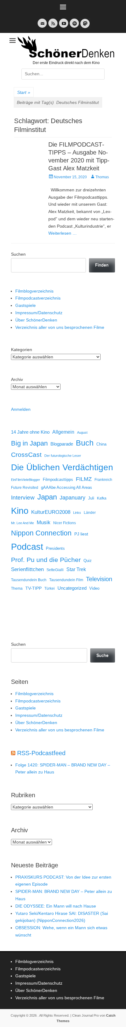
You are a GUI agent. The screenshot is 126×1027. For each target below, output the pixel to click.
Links (77, 512)
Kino (19, 511)
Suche (102, 655)
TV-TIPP (33, 588)
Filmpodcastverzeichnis (38, 298)
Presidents (55, 548)
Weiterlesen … (62, 233)
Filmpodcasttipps (58, 479)
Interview (23, 497)
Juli (91, 498)
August (82, 432)
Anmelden (21, 409)
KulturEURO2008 (50, 512)
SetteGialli (55, 570)
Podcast (27, 547)
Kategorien (21, 349)
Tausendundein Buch (28, 580)
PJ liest (81, 534)
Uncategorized (72, 588)
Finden (102, 264)
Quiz (87, 561)
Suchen (18, 254)
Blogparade (61, 444)
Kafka (101, 498)
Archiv (17, 379)
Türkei (49, 588)
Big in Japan (29, 443)
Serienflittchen (27, 569)
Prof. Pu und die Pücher (46, 559)
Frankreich (103, 480)
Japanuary (72, 498)
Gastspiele (25, 305)
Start (23, 92)
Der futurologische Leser (62, 455)
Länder (90, 512)
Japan (47, 497)
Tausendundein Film (66, 580)
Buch (85, 443)
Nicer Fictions (64, 523)
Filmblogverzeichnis (34, 291)
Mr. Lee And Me (22, 523)
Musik (43, 522)
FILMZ (84, 479)
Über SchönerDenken (36, 320)
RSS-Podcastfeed (41, 753)
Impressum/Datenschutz (38, 312)
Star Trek (76, 569)
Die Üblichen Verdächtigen (62, 467)
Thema (17, 588)
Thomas (102, 177)
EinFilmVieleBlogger (25, 480)
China (101, 444)
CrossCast (26, 454)
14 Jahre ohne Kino (30, 432)
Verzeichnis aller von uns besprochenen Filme (59, 327)
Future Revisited (24, 487)
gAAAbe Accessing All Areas (66, 487)
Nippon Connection (41, 533)
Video (94, 588)
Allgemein (63, 432)
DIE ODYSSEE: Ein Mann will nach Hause (55, 906)
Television (99, 579)
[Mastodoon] (84, 27)
